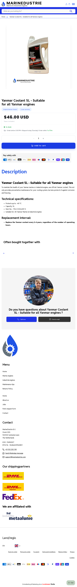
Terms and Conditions (49, 552)
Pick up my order (25, 552)
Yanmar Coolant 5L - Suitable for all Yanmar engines (26, 17)
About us (6, 400)
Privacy (72, 552)
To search (36, 552)
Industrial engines (9, 380)
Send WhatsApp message (14, 453)
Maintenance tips (9, 384)
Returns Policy (8, 389)
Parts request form (9, 409)
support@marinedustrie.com (15, 457)
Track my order (12, 552)
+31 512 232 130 (11, 449)
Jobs (4, 404)
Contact (5, 413)
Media (48, 584)
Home (3, 17)
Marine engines (8, 376)
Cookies (72, 558)
